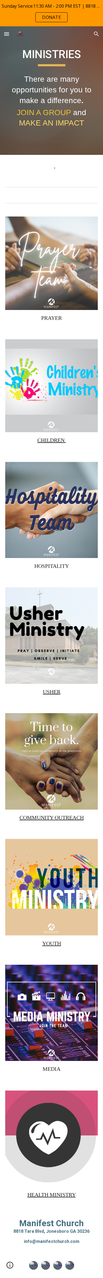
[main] (51, 57)
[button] (6, 33)
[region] (51, 13)
